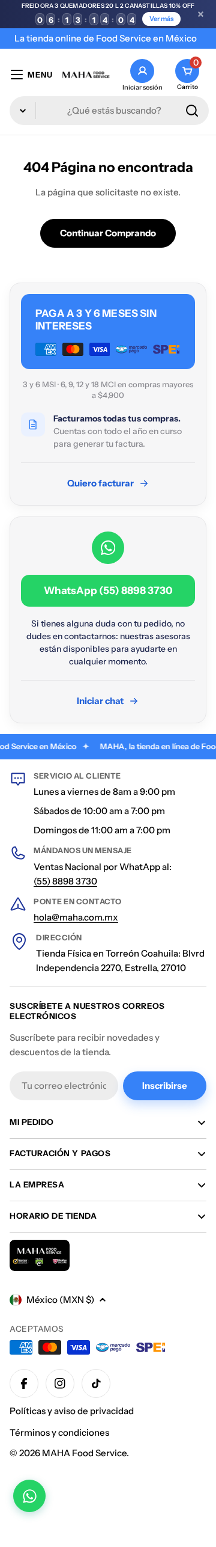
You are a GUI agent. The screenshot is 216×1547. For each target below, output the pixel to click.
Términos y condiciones (59, 1432)
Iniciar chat (100, 700)
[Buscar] (192, 110)
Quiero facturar (100, 483)
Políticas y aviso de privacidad (72, 1411)
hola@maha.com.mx (76, 917)
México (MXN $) (60, 1299)
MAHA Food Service (84, 1453)
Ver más (161, 18)
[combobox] (109, 110)
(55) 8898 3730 (65, 881)
